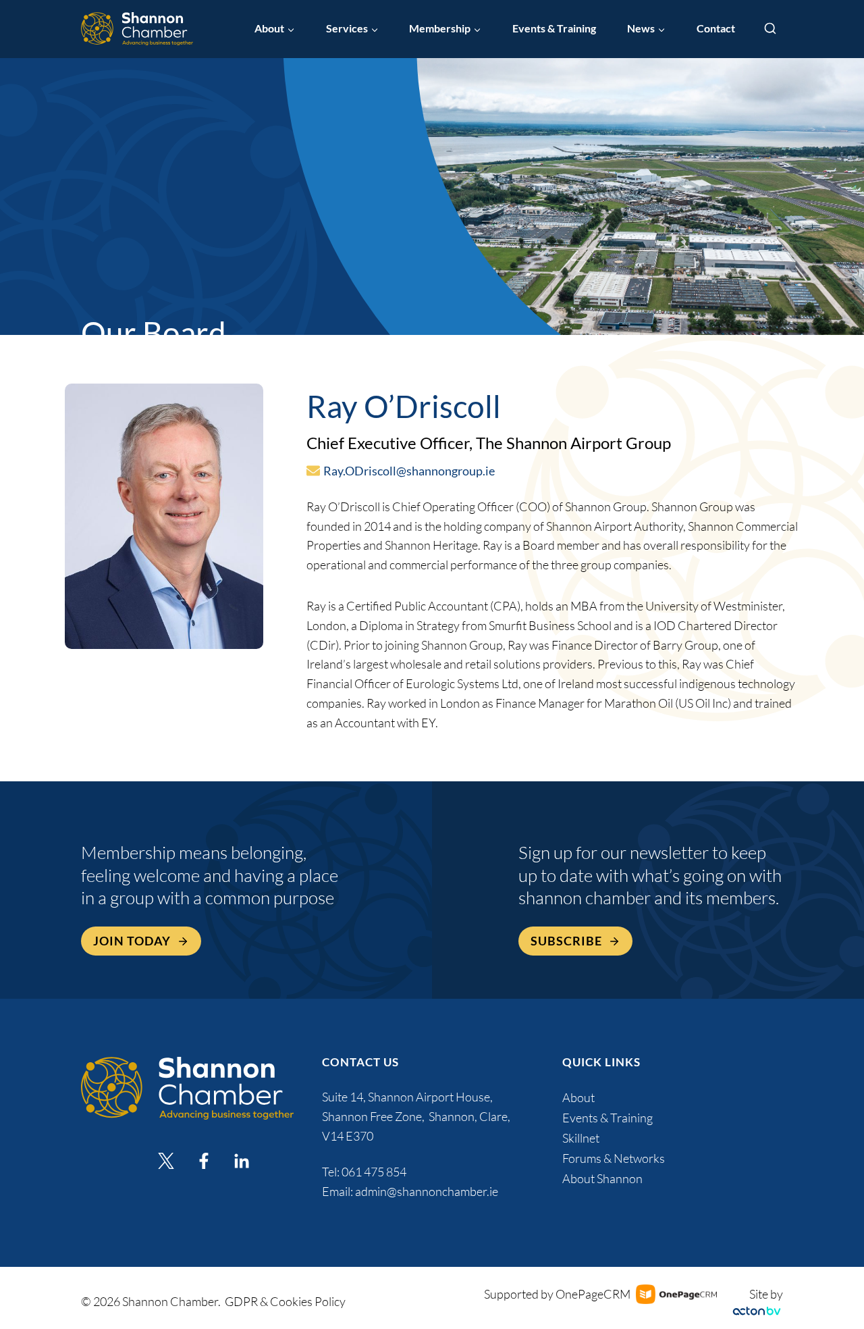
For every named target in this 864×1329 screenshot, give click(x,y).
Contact (716, 28)
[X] (166, 1161)
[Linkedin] (242, 1161)
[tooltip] (313, 470)
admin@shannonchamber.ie (426, 1191)
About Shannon (602, 1178)
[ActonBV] (756, 1311)
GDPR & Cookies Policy (285, 1301)
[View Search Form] (770, 29)
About (578, 1097)
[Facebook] (204, 1161)
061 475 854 (375, 1171)
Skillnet (580, 1137)
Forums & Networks (613, 1158)
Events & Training (554, 28)
